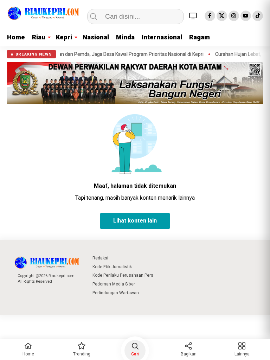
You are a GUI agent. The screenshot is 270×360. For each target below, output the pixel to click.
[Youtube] (245, 16)
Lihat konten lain (135, 221)
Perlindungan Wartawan (115, 293)
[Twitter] (222, 16)
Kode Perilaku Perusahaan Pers (122, 275)
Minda (125, 37)
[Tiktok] (257, 16)
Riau (38, 37)
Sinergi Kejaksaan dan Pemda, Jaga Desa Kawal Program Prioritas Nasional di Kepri (127, 54)
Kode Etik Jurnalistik (112, 267)
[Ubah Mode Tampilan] (194, 16)
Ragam (199, 37)
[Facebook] (210, 16)
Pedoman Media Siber (113, 284)
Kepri (64, 37)
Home (16, 37)
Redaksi (100, 258)
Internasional (162, 37)
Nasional (96, 37)
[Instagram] (234, 16)
